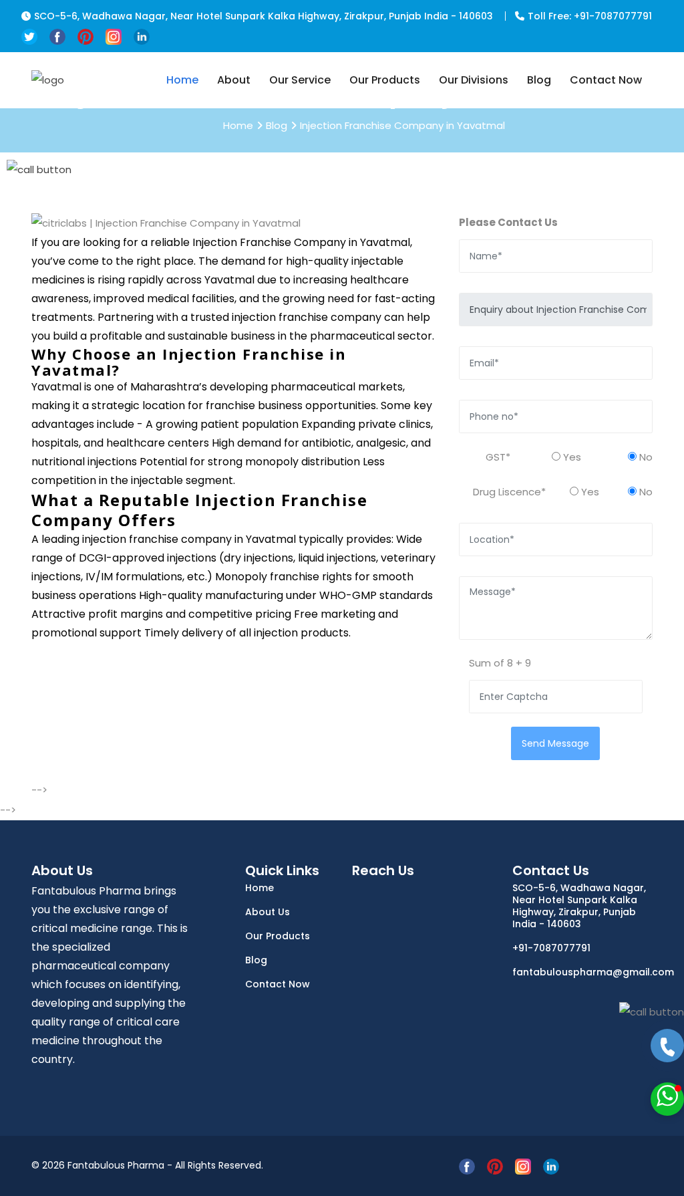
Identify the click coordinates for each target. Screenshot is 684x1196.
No (645, 457)
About (233, 80)
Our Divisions (473, 80)
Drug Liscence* (509, 492)
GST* (498, 457)
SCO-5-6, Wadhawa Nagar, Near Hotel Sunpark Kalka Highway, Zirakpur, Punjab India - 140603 (263, 16)
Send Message (555, 743)
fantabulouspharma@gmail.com (582, 972)
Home (182, 80)
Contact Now (606, 80)
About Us (267, 912)
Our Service (300, 80)
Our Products (384, 80)
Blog (539, 80)
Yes (570, 457)
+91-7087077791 (551, 948)
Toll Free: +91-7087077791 (590, 16)
